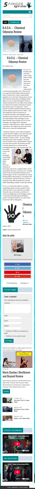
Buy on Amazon (25, 221)
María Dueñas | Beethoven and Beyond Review (16, 374)
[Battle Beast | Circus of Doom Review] (7, 411)
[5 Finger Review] (17, 5)
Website (6, 326)
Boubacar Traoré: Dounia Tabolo (22, 418)
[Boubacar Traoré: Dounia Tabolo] (7, 420)
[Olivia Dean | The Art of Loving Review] (7, 402)
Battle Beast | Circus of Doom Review (21, 410)
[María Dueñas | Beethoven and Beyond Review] (17, 367)
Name (6, 316)
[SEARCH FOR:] (17, 16)
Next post (24, 283)
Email (6, 321)
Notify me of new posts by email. (15, 336)
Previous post (12, 283)
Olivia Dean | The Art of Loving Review (21, 401)
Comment (7, 303)
